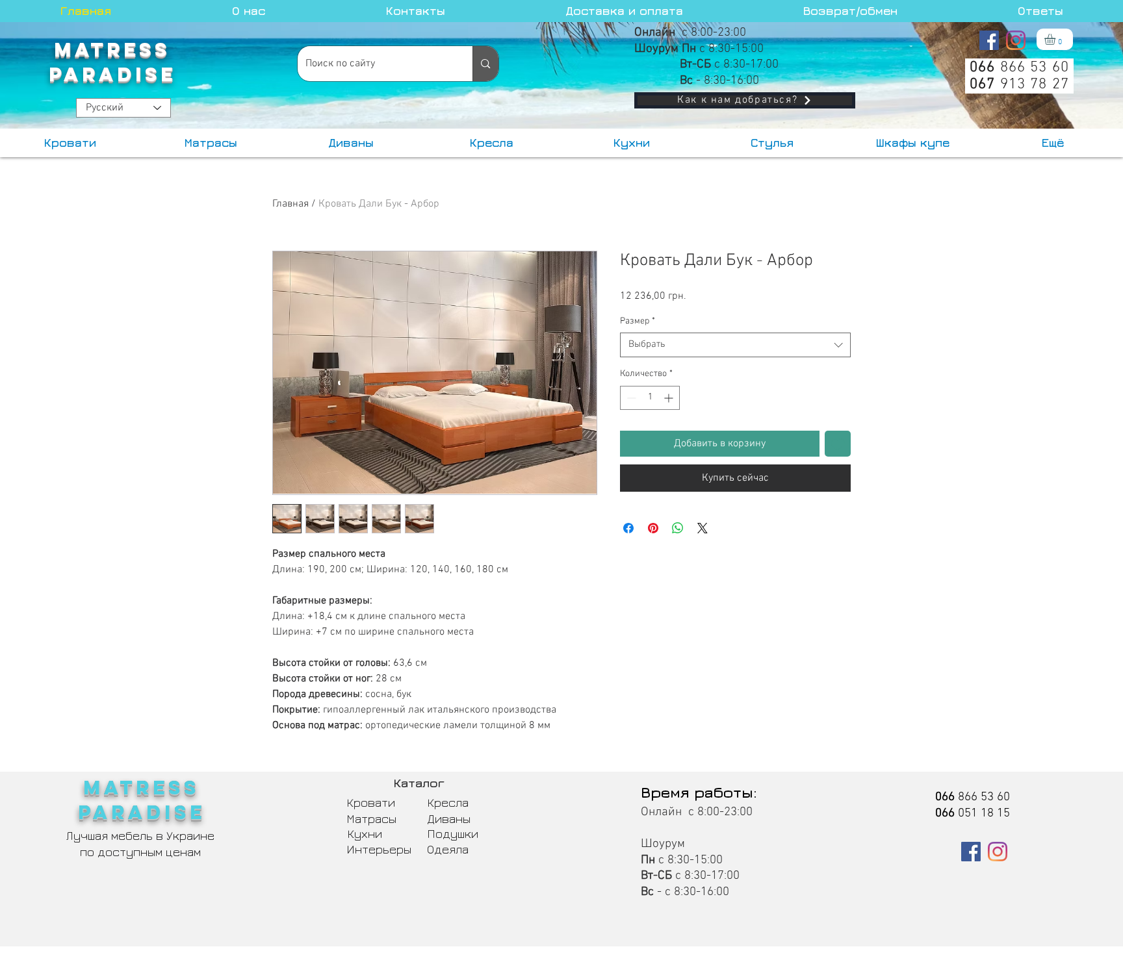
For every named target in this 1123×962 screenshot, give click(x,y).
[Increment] (670, 397)
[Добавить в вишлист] (838, 444)
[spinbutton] (650, 397)
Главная (290, 203)
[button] (1056, 39)
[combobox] (735, 345)
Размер (637, 321)
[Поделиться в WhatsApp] (678, 528)
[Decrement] (630, 397)
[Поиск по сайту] (485, 63)
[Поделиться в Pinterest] (653, 528)
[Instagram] (1016, 40)
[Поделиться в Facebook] (628, 528)
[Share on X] (702, 528)
